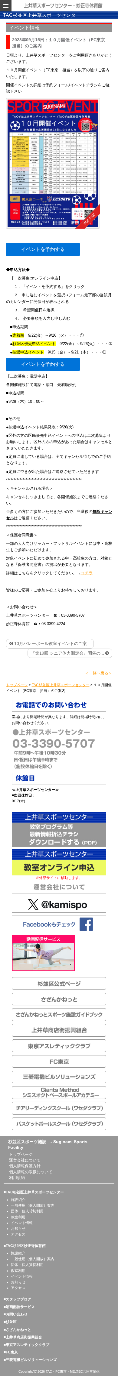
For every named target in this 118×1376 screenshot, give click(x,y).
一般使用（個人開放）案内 (32, 1205)
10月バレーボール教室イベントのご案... (51, 643)
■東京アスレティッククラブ (26, 1345)
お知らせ (18, 1228)
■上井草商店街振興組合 (23, 1337)
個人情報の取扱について (30, 1172)
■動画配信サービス (19, 1307)
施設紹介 (18, 1200)
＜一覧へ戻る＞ (98, 673)
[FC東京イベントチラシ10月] (53, 163)
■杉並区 (10, 1322)
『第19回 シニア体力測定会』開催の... (68, 653)
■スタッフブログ (17, 1299)
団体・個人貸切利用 (27, 1211)
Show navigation (5, 5)
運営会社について (25, 1160)
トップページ (21, 1154)
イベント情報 (22, 1223)
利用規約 (17, 1177)
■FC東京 (11, 1352)
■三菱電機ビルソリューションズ (30, 1360)
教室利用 (18, 1217)
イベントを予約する (43, 249)
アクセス (18, 1234)
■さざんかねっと (17, 1330)
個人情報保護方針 (25, 1166)
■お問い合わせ (16, 1314)
